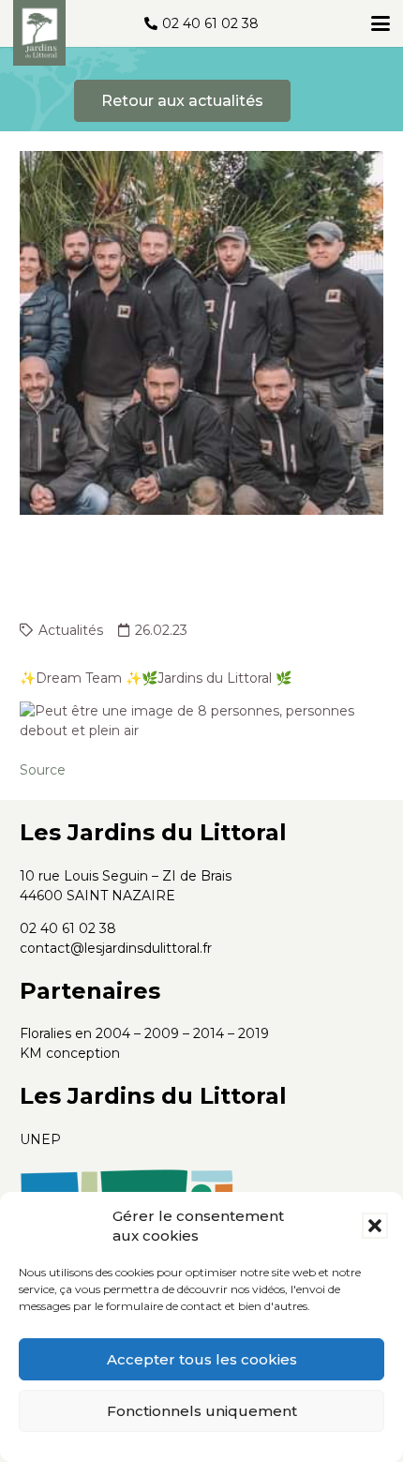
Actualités (70, 630)
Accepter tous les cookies (202, 1359)
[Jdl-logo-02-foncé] (39, 33)
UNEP (40, 1139)
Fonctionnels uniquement (202, 1411)
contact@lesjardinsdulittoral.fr (116, 948)
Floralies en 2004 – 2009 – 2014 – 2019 (144, 1033)
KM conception (70, 1053)
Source (43, 769)
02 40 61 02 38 (68, 928)
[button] (375, 1225)
